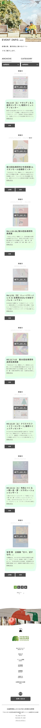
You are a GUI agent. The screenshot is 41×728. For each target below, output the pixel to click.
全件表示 (6, 64)
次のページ (19, 593)
